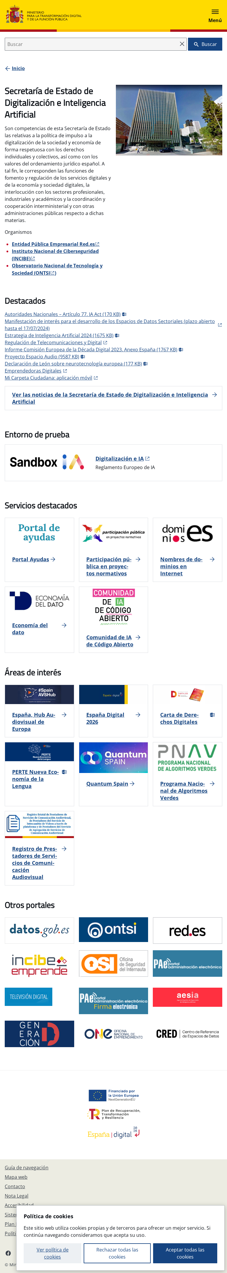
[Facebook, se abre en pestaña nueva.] (8, 1253)
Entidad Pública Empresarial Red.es (53, 244)
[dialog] (120, 1238)
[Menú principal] (215, 15)
